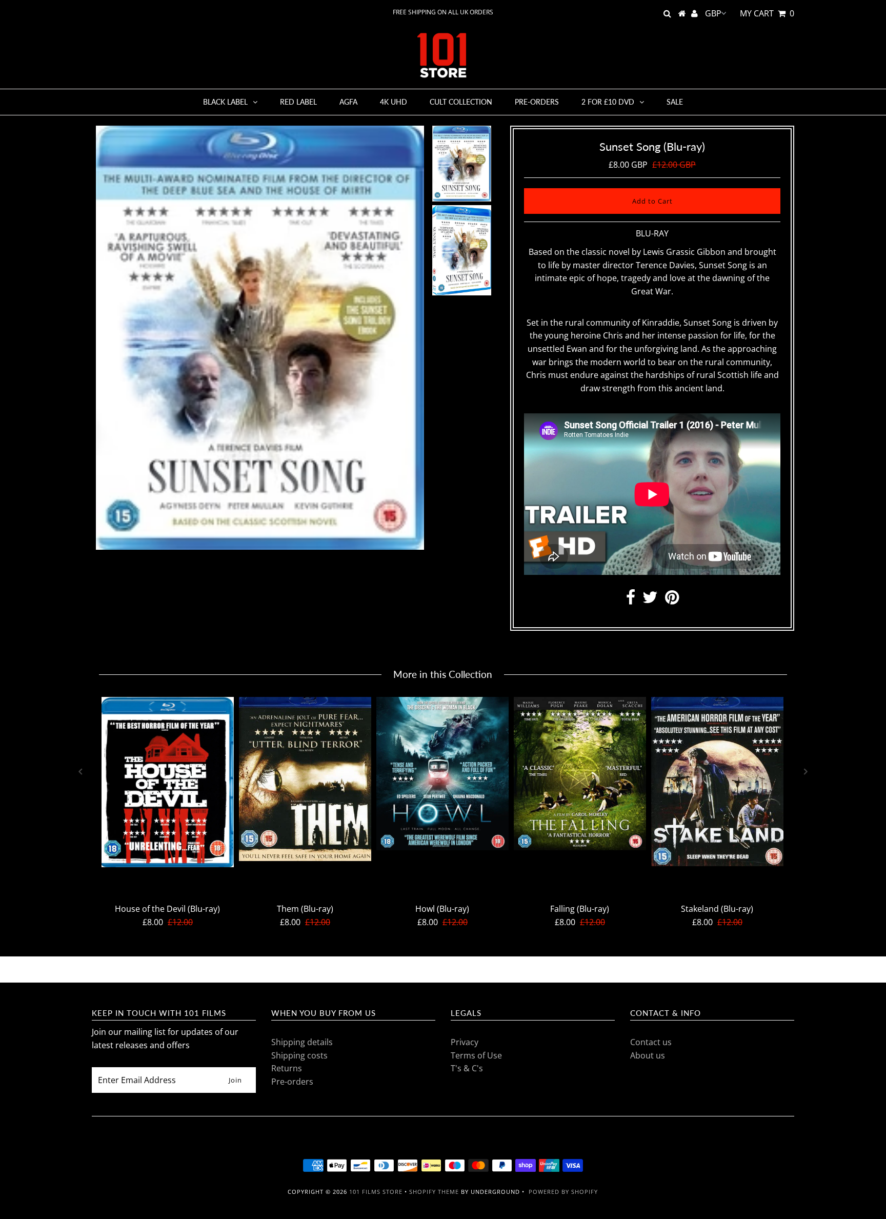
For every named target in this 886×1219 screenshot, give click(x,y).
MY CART (767, 13)
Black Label (225, 101)
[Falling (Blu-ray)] (580, 773)
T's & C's (467, 1068)
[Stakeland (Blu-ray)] (717, 781)
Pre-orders (537, 101)
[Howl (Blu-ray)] (442, 773)
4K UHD (393, 101)
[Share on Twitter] (650, 600)
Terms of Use (476, 1055)
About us (647, 1055)
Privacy (464, 1042)
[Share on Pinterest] (672, 600)
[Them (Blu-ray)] (305, 779)
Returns (286, 1068)
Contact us (651, 1042)
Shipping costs (299, 1055)
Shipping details (302, 1042)
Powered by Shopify (563, 1191)
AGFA (348, 101)
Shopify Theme (434, 1191)
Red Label (298, 101)
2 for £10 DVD (607, 101)
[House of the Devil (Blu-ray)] (168, 782)
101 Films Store (375, 1191)
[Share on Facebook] (630, 600)
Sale (675, 101)
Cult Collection (461, 101)
